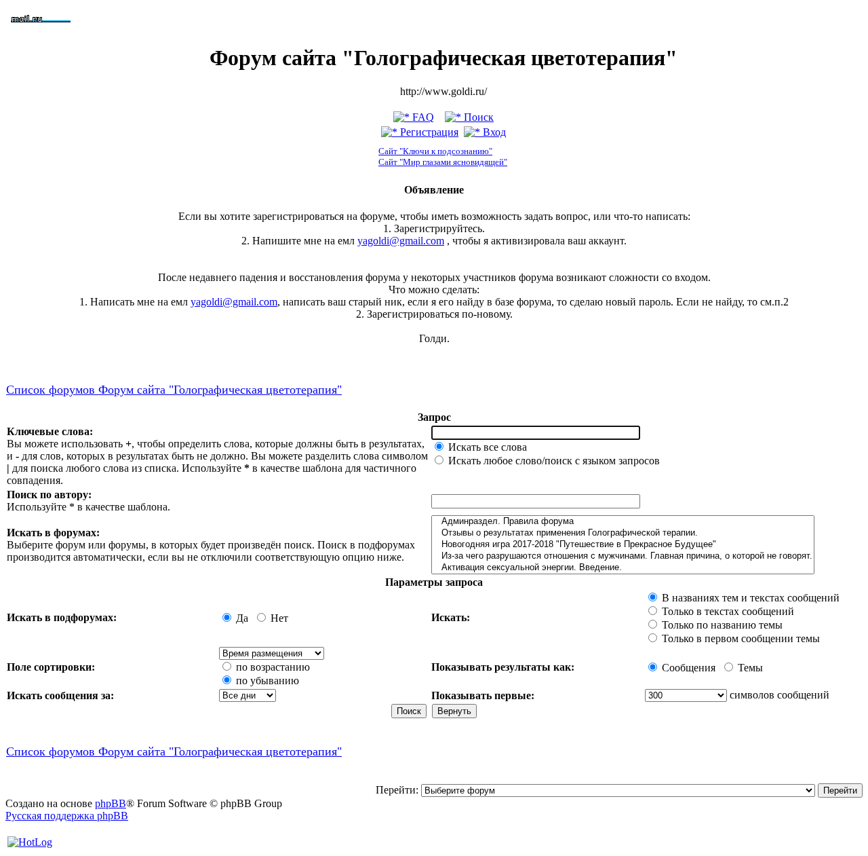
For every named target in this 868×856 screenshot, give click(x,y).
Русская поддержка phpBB (66, 815)
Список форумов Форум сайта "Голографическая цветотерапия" (174, 389)
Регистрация (427, 132)
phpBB (110, 803)
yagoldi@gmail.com (400, 240)
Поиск (477, 117)
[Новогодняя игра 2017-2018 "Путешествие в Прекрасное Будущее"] (623, 545)
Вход (493, 132)
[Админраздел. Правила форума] (623, 521)
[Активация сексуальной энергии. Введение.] (623, 568)
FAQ (422, 117)
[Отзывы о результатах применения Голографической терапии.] (623, 533)
